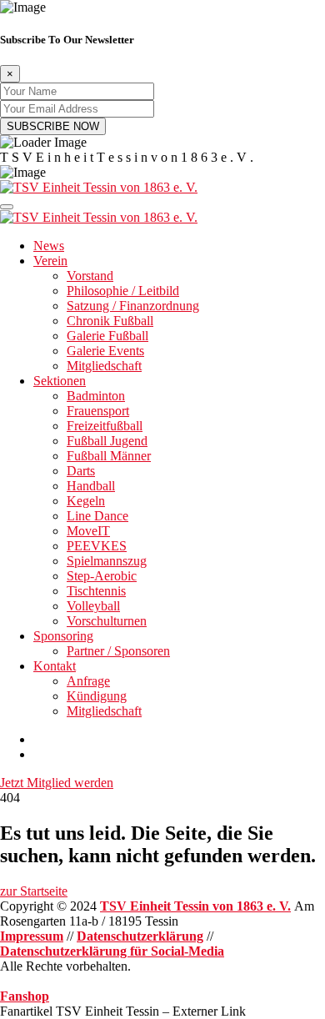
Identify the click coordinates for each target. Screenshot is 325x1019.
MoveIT (88, 531)
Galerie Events (105, 351)
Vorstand (90, 276)
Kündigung (97, 696)
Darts (81, 471)
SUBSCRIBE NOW (53, 126)
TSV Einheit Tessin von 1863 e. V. (195, 906)
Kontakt (54, 666)
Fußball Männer (109, 456)
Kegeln (86, 501)
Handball (91, 486)
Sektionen (59, 381)
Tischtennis (96, 591)
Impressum (31, 936)
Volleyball (93, 606)
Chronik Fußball (110, 321)
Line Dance (97, 516)
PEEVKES (97, 546)
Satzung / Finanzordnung (133, 306)
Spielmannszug (107, 561)
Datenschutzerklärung (140, 936)
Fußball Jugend (107, 441)
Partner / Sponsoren (118, 651)
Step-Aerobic (102, 576)
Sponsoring (63, 636)
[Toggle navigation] (6, 206)
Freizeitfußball (104, 426)
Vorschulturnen (107, 621)
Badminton (96, 396)
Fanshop (24, 996)
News (48, 245)
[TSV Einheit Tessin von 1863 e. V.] (99, 187)
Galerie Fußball (107, 336)
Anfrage (88, 681)
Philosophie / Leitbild (123, 291)
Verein (50, 260)
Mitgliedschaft (104, 366)
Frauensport (98, 411)
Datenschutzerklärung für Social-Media (112, 951)
